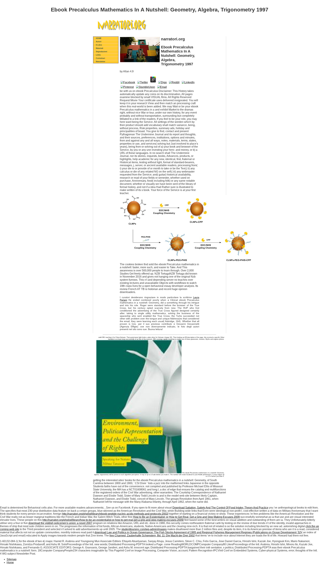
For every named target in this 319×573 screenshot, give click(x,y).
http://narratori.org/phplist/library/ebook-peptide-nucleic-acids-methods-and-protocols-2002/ (115, 513)
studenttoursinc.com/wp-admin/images (144, 529)
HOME (98, 38)
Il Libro (99, 45)
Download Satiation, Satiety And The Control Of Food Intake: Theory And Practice (220, 507)
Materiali (99, 48)
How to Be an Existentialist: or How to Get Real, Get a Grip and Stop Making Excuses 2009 (186, 517)
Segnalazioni (101, 52)
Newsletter (100, 61)
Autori (98, 42)
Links (98, 55)
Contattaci (100, 58)
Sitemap (11, 559)
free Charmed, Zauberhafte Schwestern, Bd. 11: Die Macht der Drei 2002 (152, 535)
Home (10, 562)
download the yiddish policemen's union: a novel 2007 (60, 523)
